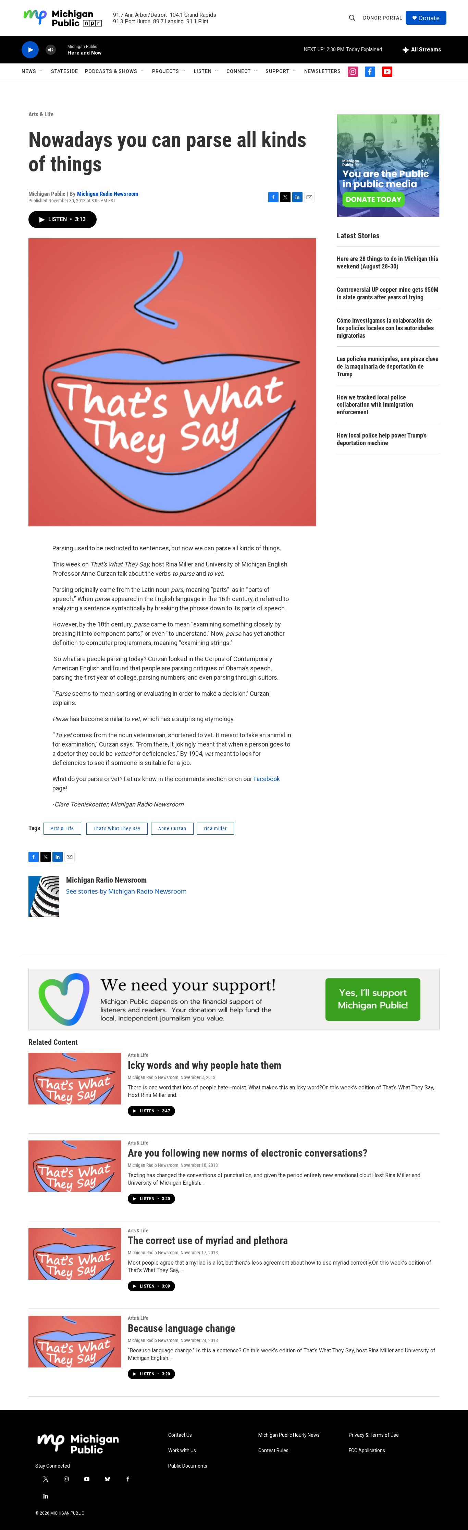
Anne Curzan (172, 828)
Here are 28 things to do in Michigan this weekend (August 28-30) (387, 262)
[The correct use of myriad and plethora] (74, 1254)
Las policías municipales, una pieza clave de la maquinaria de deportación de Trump (388, 366)
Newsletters (322, 71)
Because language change (181, 1328)
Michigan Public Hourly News (289, 1435)
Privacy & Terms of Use (374, 1435)
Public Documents (187, 1466)
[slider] (62, 49)
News (29, 71)
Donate (429, 18)
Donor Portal (382, 18)
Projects (165, 71)
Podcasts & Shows (111, 71)
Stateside (64, 71)
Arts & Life (40, 114)
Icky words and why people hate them (204, 1065)
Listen (203, 71)
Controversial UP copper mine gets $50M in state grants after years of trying (388, 293)
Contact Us (180, 1435)
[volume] (51, 50)
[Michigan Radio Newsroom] (43, 896)
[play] (30, 50)
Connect (238, 71)
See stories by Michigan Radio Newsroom (126, 891)
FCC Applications (367, 1450)
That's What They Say (117, 828)
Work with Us (182, 1450)
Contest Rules (273, 1450)
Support (278, 71)
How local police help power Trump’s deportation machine (382, 439)
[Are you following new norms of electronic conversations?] (74, 1166)
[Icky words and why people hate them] (74, 1078)
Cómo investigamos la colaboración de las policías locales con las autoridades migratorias (385, 328)
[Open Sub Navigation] (41, 71)
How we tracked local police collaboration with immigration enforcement (375, 405)
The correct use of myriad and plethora (208, 1240)
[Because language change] (74, 1341)
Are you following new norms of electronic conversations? (247, 1153)
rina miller (215, 828)
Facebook (267, 778)
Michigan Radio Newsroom (107, 193)
